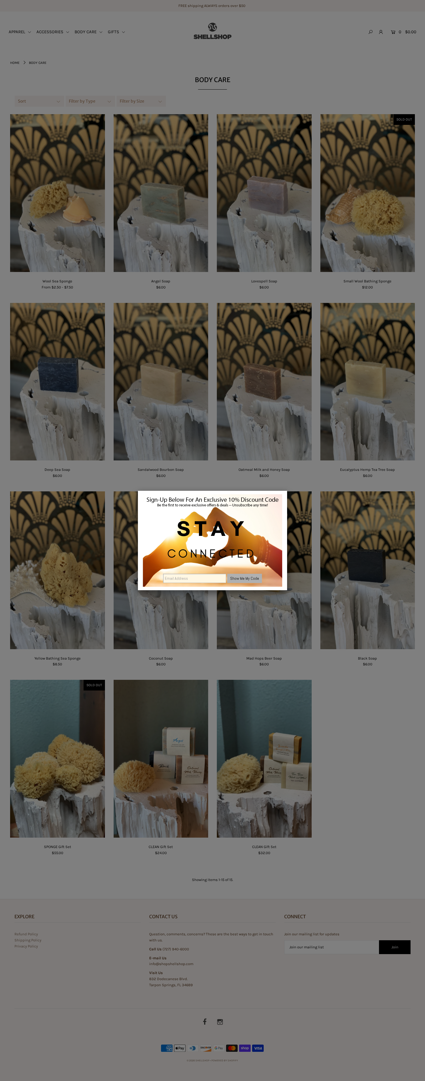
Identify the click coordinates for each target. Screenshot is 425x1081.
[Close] (287, 491)
